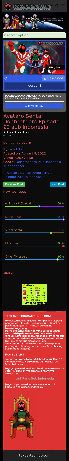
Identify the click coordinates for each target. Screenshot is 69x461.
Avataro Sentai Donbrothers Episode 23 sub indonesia (28, 175)
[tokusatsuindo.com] (27, 6)
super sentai (13, 166)
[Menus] (63, 6)
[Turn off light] (5, 78)
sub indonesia (49, 162)
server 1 (34, 85)
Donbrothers (26, 162)
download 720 (35, 106)
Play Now (55, 67)
